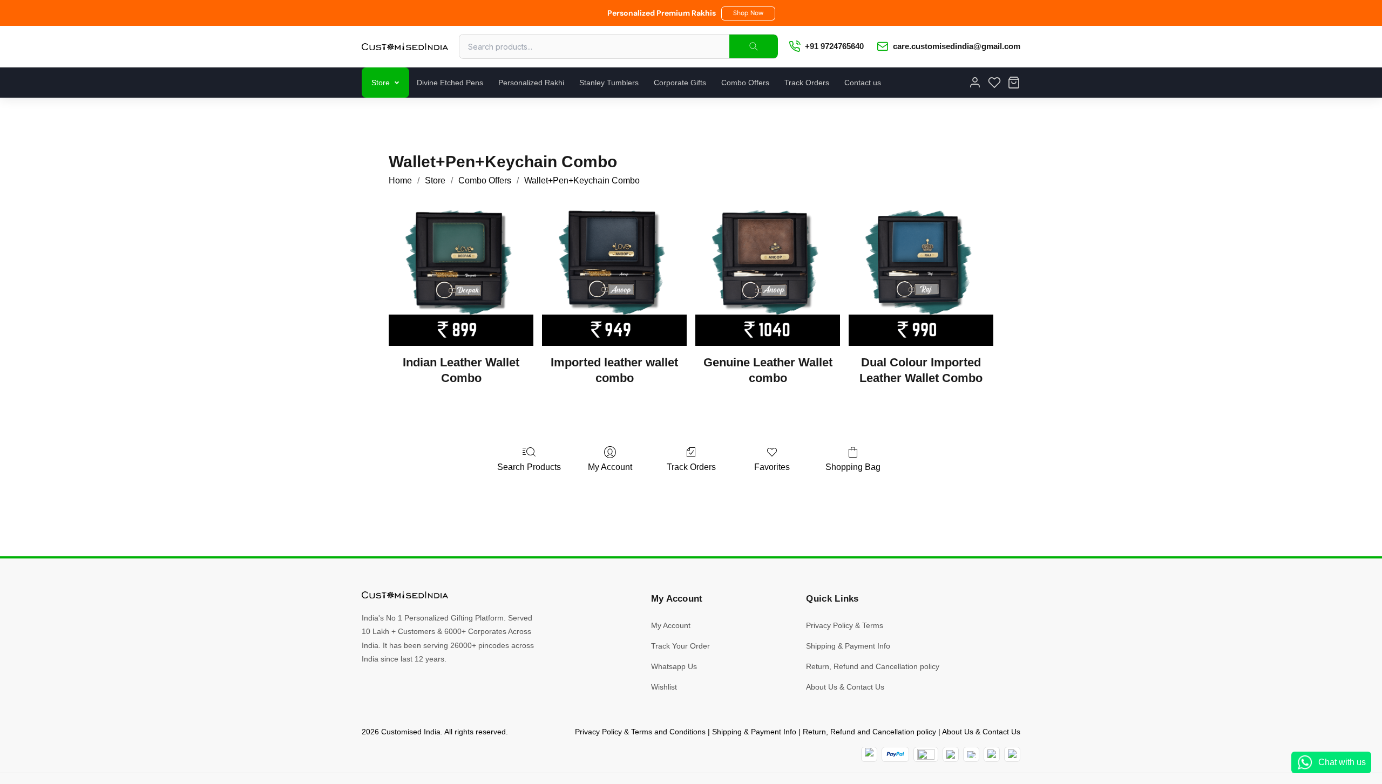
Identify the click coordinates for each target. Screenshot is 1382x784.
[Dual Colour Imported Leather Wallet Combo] (921, 273)
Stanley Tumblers (609, 82)
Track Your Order (680, 646)
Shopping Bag (852, 467)
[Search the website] (753, 46)
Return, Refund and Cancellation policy (872, 666)
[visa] (971, 754)
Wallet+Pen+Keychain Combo (582, 180)
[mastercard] (869, 754)
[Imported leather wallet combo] (614, 273)
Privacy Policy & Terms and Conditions (640, 731)
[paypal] (895, 754)
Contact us (862, 82)
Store (380, 82)
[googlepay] (1012, 754)
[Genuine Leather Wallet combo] (767, 273)
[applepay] (992, 754)
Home (400, 180)
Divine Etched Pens (450, 82)
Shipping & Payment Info (848, 646)
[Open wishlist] (994, 82)
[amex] (925, 754)
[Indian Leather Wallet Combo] (461, 273)
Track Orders (806, 82)
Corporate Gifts (680, 82)
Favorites (772, 467)
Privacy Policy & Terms (844, 625)
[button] (748, 13)
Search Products (529, 467)
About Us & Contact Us (845, 687)
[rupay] (951, 754)
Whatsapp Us (674, 666)
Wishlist (664, 687)
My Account (610, 467)
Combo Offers (745, 82)
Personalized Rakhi (531, 82)
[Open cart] (1013, 82)
